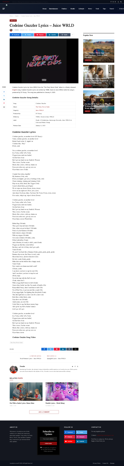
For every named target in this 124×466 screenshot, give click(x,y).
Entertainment (53, 8)
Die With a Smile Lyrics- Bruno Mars (22, 403)
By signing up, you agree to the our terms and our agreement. (48, 449)
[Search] (120, 2)
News (90, 8)
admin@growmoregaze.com (105, 435)
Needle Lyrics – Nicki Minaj (55, 403)
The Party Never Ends (42, 107)
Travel (112, 8)
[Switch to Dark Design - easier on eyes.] (118, 1)
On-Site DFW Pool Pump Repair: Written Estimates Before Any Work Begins (98, 106)
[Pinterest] (4, 103)
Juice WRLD (40, 110)
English (13, 20)
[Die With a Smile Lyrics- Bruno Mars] (26, 391)
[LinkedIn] (4, 99)
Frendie (17, 30)
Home (45, 8)
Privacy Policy (97, 463)
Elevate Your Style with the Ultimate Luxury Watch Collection (29, 2)
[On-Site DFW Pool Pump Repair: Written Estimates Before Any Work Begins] (98, 102)
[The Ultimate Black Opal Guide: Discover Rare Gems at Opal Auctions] (98, 51)
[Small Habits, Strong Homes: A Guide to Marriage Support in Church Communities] (98, 76)
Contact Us (105, 463)
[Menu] (4, 9)
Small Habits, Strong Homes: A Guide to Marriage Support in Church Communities (97, 80)
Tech (97, 8)
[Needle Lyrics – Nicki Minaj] (62, 391)
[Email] (4, 107)
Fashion (64, 8)
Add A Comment (44, 412)
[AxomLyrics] (23, 9)
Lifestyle (81, 8)
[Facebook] (4, 92)
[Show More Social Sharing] (72, 34)
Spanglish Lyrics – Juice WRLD (56, 358)
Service (87, 111)
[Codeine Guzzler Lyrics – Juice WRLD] (44, 61)
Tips (104, 8)
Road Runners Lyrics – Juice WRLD (30, 358)
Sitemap (112, 463)
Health (73, 8)
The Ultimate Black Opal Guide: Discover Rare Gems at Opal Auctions (97, 55)
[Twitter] (4, 96)
